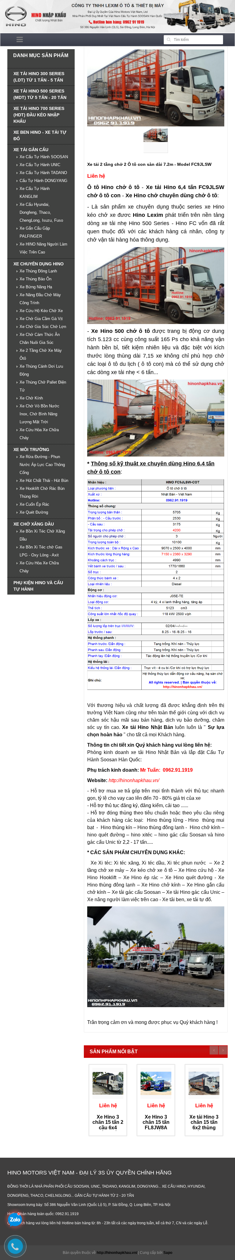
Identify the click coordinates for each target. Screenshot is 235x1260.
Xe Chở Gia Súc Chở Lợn (43, 326)
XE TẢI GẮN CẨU (30, 149)
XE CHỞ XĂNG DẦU (33, 524)
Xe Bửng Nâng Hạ (36, 287)
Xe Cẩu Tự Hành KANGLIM (35, 192)
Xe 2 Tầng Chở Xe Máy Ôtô (41, 354)
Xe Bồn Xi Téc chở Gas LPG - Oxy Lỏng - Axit (41, 551)
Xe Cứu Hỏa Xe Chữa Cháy (39, 434)
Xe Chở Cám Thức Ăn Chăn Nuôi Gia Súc (40, 338)
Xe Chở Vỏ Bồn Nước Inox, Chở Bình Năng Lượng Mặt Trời (39, 414)
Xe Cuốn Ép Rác (34, 504)
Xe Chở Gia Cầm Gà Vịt (41, 318)
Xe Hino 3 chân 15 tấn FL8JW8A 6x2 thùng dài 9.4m (156, 1127)
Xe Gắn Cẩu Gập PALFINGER (35, 232)
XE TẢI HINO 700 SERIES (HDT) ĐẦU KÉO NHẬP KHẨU (38, 115)
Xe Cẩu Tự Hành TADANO (43, 172)
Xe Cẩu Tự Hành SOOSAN (44, 157)
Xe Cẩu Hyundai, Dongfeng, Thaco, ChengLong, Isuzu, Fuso (41, 212)
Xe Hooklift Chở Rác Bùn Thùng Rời (42, 492)
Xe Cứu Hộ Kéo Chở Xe (41, 310)
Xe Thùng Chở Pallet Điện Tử (43, 386)
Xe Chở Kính (31, 398)
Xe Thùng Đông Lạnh (38, 271)
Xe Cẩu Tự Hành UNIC (40, 164)
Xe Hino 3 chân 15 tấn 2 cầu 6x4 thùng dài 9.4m (107, 1127)
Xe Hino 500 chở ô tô (120, 331)
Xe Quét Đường (34, 512)
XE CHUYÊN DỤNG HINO (38, 263)
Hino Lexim (148, 215)
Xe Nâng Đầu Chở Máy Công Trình (40, 299)
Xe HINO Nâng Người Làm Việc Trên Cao (43, 248)
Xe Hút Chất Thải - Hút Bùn (44, 480)
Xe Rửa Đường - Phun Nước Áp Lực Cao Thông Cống (42, 464)
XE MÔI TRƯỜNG (31, 449)
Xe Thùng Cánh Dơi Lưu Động (41, 370)
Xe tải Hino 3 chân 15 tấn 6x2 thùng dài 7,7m (203, 1125)
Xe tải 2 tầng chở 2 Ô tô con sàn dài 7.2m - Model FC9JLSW (149, 164)
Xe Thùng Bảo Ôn (35, 279)
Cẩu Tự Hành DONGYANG (43, 180)
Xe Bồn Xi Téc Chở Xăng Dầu (42, 535)
